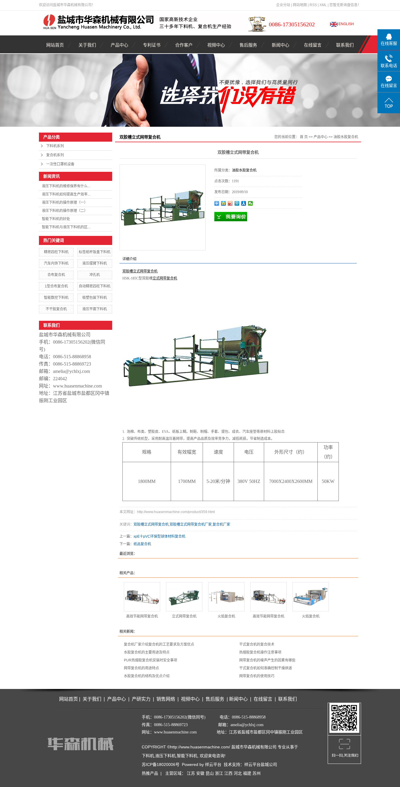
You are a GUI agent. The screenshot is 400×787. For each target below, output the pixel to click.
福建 (247, 773)
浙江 (219, 773)
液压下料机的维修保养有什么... (66, 186)
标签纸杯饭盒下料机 (94, 252)
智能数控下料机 (56, 298)
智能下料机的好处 (56, 219)
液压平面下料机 (94, 309)
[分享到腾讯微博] (237, 203)
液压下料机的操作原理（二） (65, 211)
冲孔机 (94, 275)
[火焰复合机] (226, 596)
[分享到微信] (250, 203)
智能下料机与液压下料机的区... (66, 227)
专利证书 (151, 44)
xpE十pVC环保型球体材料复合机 (159, 536)
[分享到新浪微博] (230, 203)
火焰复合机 (226, 616)
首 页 (304, 137)
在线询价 (230, 216)
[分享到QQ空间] (223, 203)
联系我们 (345, 44)
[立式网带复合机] (184, 596)
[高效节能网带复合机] (142, 596)
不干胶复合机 (56, 309)
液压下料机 (165, 755)
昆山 (210, 773)
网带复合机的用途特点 (141, 668)
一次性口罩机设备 (60, 164)
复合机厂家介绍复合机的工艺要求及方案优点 (159, 644)
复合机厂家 (221, 524)
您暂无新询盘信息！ (345, 5)
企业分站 (283, 5)
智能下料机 (187, 755)
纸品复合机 (142, 544)
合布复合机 (56, 275)
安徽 (200, 773)
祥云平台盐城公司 (260, 764)
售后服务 (248, 44)
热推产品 (150, 773)
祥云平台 (213, 764)
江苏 (191, 773)
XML (323, 5)
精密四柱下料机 (56, 252)
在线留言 (313, 44)
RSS (313, 5)
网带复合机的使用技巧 (256, 676)
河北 (238, 773)
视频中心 (216, 44)
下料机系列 (55, 146)
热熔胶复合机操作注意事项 (260, 652)
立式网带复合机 (184, 616)
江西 (228, 773)
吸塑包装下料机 (94, 298)
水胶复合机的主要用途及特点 (147, 652)
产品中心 (119, 44)
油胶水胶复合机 (346, 137)
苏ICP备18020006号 (161, 764)
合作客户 (184, 44)
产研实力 (142, 699)
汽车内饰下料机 (56, 263)
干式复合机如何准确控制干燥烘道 (265, 668)
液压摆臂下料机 (94, 263)
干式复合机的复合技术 (256, 644)
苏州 (256, 773)
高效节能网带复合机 (142, 616)
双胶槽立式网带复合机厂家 (191, 524)
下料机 (148, 755)
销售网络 (165, 699)
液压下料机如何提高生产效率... (66, 194)
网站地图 (300, 5)
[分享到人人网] (243, 203)
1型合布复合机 (56, 286)
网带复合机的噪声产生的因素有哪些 (267, 660)
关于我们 (87, 44)
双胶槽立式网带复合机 (151, 524)
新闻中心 (280, 44)
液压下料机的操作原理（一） (65, 202)
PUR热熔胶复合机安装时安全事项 (150, 660)
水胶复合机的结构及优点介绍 (147, 676)
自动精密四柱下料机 (94, 286)
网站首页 (55, 44)
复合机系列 (55, 155)
